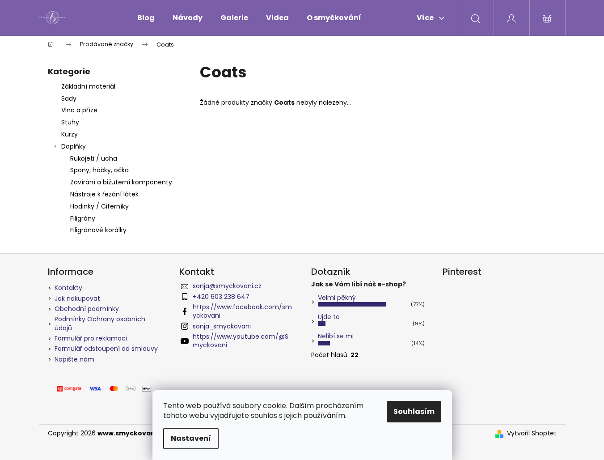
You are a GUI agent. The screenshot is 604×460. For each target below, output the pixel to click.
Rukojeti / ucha (93, 158)
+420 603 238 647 (221, 296)
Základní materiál (88, 86)
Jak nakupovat (77, 298)
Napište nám (74, 359)
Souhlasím (414, 411)
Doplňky (73, 146)
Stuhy (70, 122)
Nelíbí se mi (336, 336)
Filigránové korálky (98, 230)
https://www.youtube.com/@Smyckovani (240, 340)
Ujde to (329, 316)
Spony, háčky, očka (99, 170)
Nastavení (191, 438)
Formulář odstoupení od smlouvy (106, 348)
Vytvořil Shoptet (532, 433)
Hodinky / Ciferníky (99, 206)
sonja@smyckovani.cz (227, 285)
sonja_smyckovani (222, 326)
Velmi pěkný (337, 297)
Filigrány (82, 218)
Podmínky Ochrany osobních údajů (100, 323)
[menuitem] (146, 18)
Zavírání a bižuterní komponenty (121, 182)
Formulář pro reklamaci (91, 338)
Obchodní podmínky (87, 308)
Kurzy (69, 134)
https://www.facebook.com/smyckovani (242, 311)
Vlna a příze (79, 110)
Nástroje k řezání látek (104, 194)
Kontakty (68, 287)
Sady (68, 98)
